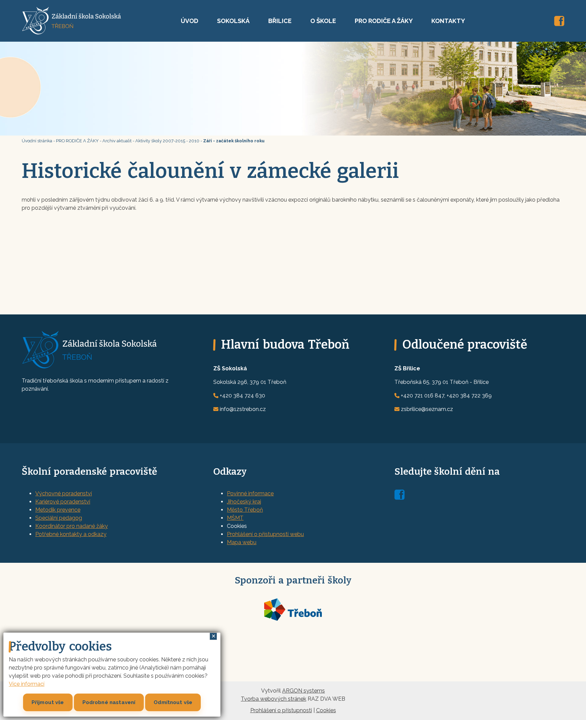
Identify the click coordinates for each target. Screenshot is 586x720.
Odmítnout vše (173, 702)
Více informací (26, 684)
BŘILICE (280, 20)
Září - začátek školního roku (234, 140)
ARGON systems (303, 690)
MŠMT (235, 518)
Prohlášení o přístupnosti (281, 710)
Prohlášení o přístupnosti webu (265, 534)
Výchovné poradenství (63, 493)
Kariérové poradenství (62, 501)
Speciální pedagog (58, 518)
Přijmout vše (48, 702)
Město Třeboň (245, 510)
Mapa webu (241, 542)
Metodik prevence (57, 510)
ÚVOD (189, 20)
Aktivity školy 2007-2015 (160, 140)
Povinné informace (250, 493)
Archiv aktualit (117, 140)
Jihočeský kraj (244, 501)
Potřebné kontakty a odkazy (70, 534)
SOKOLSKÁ (233, 20)
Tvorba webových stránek (273, 699)
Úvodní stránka (37, 140)
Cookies (326, 710)
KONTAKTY (448, 20)
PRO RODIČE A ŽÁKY (384, 20)
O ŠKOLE (323, 20)
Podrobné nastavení (109, 702)
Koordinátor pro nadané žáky (71, 526)
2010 (194, 140)
